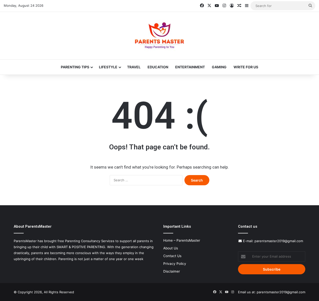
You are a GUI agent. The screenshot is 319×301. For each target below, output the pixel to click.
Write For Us (246, 67)
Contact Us (172, 256)
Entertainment (190, 67)
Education (158, 67)
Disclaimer (171, 271)
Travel (134, 67)
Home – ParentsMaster (181, 240)
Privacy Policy (174, 264)
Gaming (219, 67)
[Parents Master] (159, 35)
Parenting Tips (75, 67)
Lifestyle (108, 67)
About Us (170, 248)
